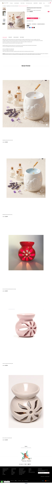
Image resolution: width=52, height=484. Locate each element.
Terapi (3, 473)
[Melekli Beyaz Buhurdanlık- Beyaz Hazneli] (26, 103)
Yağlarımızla (35, 10)
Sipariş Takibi (12, 473)
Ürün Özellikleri (5, 37)
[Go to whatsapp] (2, 482)
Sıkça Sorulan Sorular (21, 473)
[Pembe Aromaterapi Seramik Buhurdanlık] (26, 327)
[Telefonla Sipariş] (27, 21)
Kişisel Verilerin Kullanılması (32, 472)
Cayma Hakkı (20, 474)
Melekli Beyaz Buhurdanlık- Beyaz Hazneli (8, 140)
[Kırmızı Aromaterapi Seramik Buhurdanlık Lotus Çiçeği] (26, 252)
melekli (25, 447)
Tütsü (3, 472)
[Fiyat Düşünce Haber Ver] (32, 21)
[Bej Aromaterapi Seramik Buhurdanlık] (26, 401)
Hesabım (12, 474)
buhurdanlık (22, 447)
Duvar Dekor (4, 474)
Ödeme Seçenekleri (15, 37)
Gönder (48, 472)
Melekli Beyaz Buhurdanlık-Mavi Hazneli (7, 214)
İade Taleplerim (13, 472)
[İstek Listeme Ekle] (29, 21)
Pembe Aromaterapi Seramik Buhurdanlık (8, 363)
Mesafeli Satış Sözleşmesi (22, 472)
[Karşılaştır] (31, 21)
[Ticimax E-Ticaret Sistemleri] (26, 483)
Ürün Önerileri (22, 37)
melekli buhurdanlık (28, 447)
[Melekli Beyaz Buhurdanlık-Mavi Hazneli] (26, 178)
